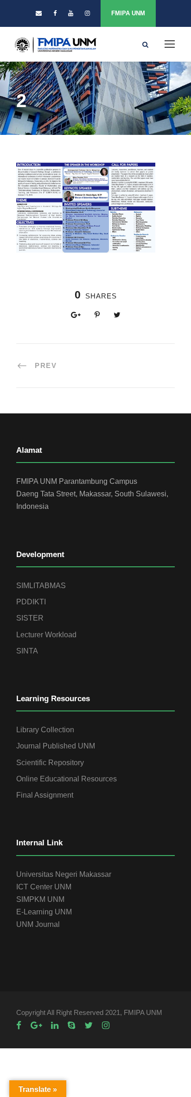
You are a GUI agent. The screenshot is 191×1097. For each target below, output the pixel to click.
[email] (39, 13)
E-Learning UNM (44, 912)
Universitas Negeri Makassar (63, 874)
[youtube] (70, 13)
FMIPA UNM (128, 13)
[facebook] (55, 13)
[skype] (71, 1025)
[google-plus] (36, 1025)
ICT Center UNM (43, 887)
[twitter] (88, 1025)
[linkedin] (54, 1025)
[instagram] (87, 13)
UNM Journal (38, 924)
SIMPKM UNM (40, 899)
